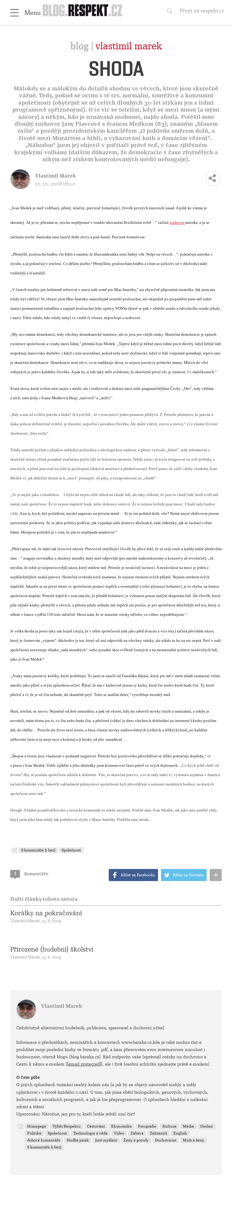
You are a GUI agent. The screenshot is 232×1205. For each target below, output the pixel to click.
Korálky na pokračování (46, 913)
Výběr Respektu (67, 1126)
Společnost (71, 850)
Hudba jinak (78, 1140)
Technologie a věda (90, 1133)
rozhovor (177, 222)
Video (119, 1133)
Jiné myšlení (106, 1140)
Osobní (206, 1126)
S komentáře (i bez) (38, 850)
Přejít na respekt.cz (202, 11)
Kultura (169, 1126)
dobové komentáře (43, 1140)
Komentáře (31, 874)
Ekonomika (121, 1126)
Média (188, 1126)
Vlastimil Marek (128, 46)
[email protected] (84, 1064)
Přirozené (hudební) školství (51, 949)
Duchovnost (165, 1140)
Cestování (96, 1126)
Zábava (136, 1133)
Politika (34, 1133)
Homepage (36, 1126)
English (180, 1133)
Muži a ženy (193, 1140)
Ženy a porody (136, 1140)
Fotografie (147, 1126)
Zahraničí (158, 1133)
